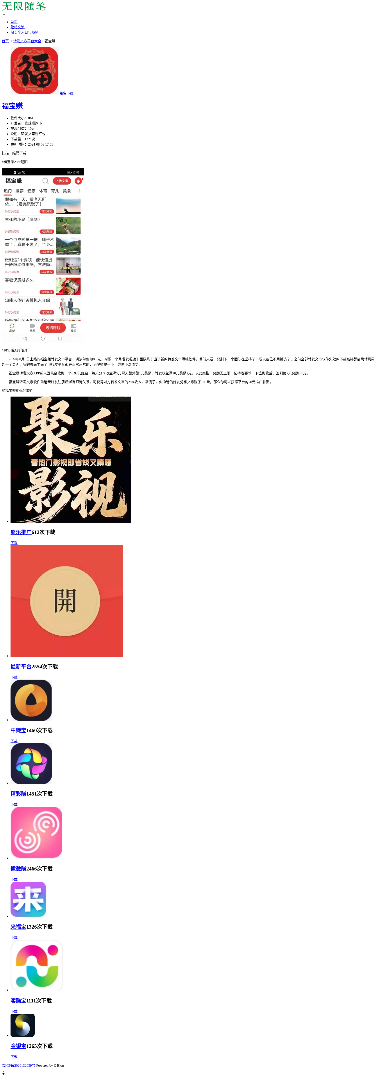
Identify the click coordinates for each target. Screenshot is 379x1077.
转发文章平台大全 (27, 41)
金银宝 (18, 1046)
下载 (14, 543)
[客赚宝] (37, 990)
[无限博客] (24, 9)
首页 (14, 22)
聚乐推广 (21, 532)
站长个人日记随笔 (25, 32)
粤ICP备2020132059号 (18, 1065)
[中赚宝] (31, 720)
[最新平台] (67, 656)
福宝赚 (12, 106)
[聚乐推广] (71, 521)
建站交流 (18, 27)
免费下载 (66, 93)
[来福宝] (29, 916)
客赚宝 (18, 1001)
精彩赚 (18, 794)
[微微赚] (36, 858)
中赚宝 (18, 730)
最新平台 (21, 666)
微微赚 (18, 869)
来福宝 (18, 927)
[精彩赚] (31, 783)
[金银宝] (23, 1035)
